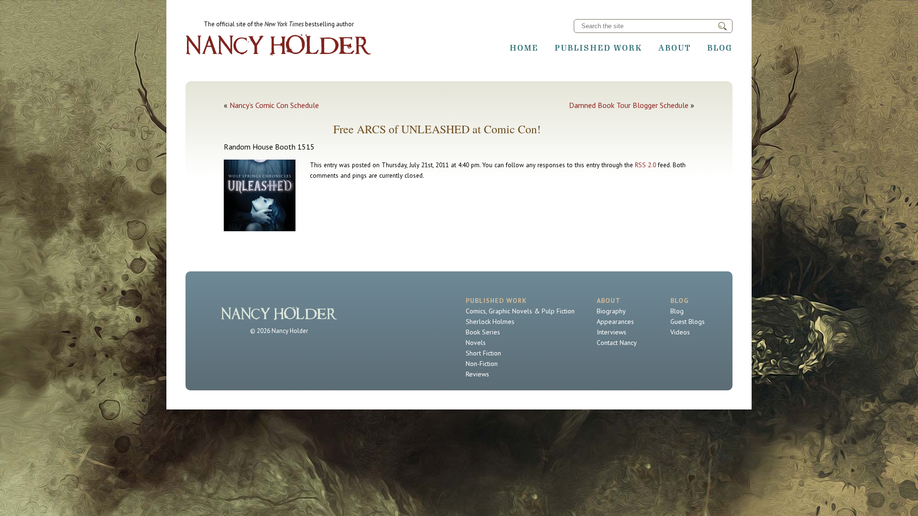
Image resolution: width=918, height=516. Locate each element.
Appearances (615, 321)
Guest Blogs (687, 321)
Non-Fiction (482, 363)
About (674, 48)
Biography (611, 311)
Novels (476, 342)
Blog (719, 48)
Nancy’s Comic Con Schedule (274, 105)
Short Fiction (483, 353)
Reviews (477, 374)
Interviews (611, 332)
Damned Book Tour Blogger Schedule (628, 105)
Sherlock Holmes (490, 321)
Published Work (598, 48)
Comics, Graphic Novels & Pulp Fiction (520, 311)
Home (524, 48)
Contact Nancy (617, 342)
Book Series (483, 332)
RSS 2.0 (645, 165)
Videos (680, 332)
